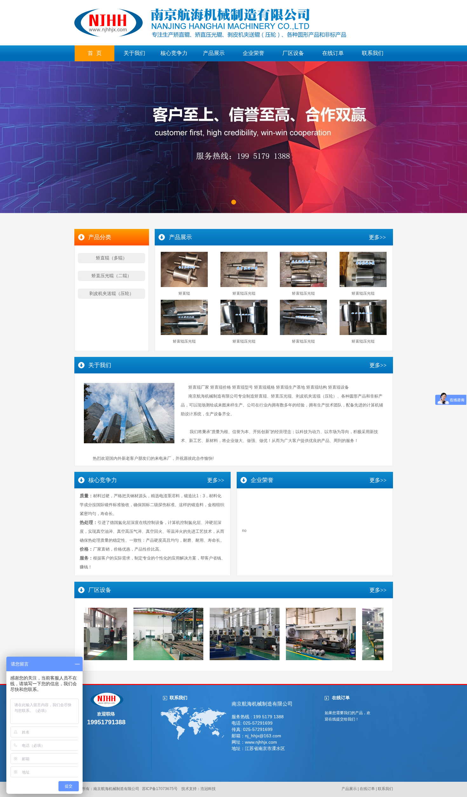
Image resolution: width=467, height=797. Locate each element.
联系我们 (372, 53)
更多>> (377, 237)
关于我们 (134, 53)
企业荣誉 (253, 53)
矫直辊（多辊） (111, 257)
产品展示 (214, 53)
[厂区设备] (149, 659)
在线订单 (333, 53)
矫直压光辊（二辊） (111, 275)
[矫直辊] (184, 286)
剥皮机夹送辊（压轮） (111, 293)
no (244, 530)
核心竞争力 (173, 53)
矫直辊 (184, 293)
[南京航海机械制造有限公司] (210, 36)
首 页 (95, 53)
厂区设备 (293, 53)
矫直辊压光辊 (244, 293)
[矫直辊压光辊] (243, 286)
